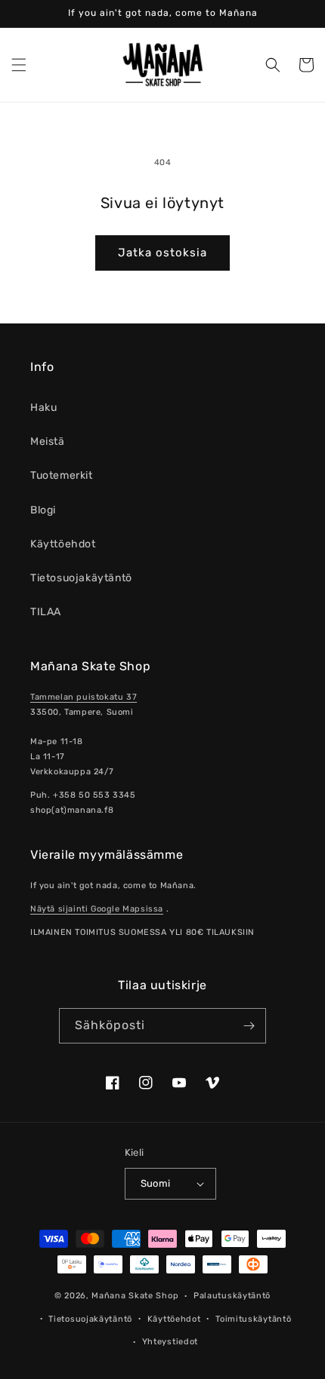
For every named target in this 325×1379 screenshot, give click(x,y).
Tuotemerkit (61, 475)
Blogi (43, 510)
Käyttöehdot (63, 544)
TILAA (45, 611)
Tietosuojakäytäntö (81, 578)
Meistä (47, 441)
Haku (43, 407)
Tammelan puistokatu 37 (83, 697)
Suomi (156, 1183)
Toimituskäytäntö (253, 1319)
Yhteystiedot (170, 1342)
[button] (19, 64)
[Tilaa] (248, 1025)
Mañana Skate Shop (134, 1296)
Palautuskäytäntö (232, 1296)
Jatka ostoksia (162, 252)
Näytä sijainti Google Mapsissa (96, 909)
